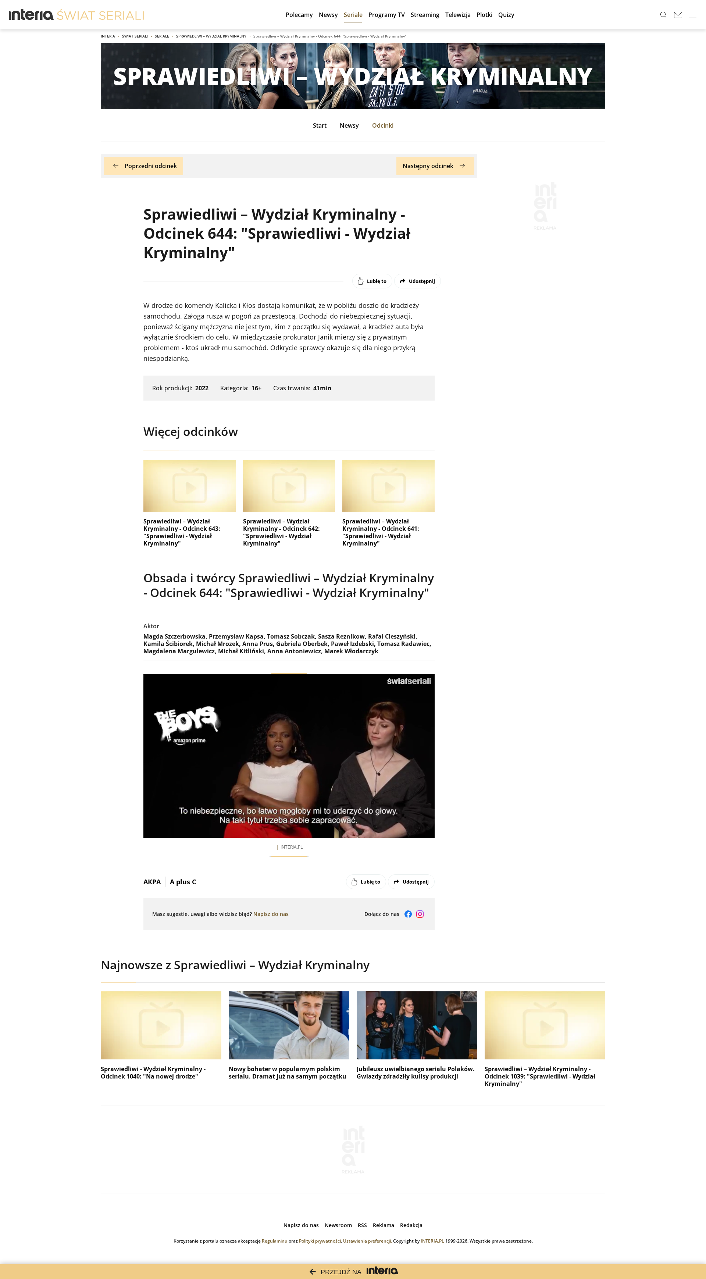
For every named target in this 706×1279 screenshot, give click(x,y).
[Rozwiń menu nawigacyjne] (692, 15)
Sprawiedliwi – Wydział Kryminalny (211, 36)
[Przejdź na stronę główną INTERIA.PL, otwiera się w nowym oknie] (31, 15)
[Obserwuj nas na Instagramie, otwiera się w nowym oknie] (420, 914)
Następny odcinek (428, 166)
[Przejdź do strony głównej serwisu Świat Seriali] (100, 15)
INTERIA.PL (432, 1241)
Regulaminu (275, 1241)
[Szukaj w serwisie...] (663, 15)
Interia (108, 36)
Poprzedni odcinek (151, 166)
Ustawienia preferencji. (367, 1241)
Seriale (162, 36)
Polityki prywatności (320, 1241)
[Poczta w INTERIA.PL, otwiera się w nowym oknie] (678, 15)
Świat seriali (135, 36)
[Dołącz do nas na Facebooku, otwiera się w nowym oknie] (408, 914)
